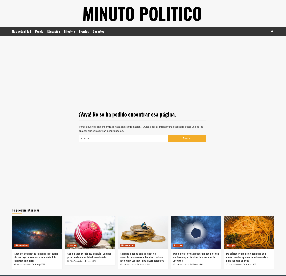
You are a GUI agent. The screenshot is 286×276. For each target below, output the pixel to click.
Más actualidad (21, 31)
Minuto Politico (142, 13)
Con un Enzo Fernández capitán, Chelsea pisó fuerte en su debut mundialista (89, 255)
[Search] (272, 31)
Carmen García (129, 265)
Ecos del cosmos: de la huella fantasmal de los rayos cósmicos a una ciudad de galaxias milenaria (36, 257)
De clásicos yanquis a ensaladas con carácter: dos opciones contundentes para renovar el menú (247, 257)
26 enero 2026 (250, 264)
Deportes (98, 31)
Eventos (84, 31)
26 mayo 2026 (39, 264)
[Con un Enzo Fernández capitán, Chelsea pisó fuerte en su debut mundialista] (90, 232)
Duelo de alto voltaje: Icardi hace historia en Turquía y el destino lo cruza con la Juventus (196, 257)
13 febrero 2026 (198, 264)
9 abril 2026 (91, 261)
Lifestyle (69, 31)
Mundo (39, 31)
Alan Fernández (76, 261)
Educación (53, 31)
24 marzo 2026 (144, 264)
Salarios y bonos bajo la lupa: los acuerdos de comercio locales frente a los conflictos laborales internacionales (142, 257)
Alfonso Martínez (24, 265)
